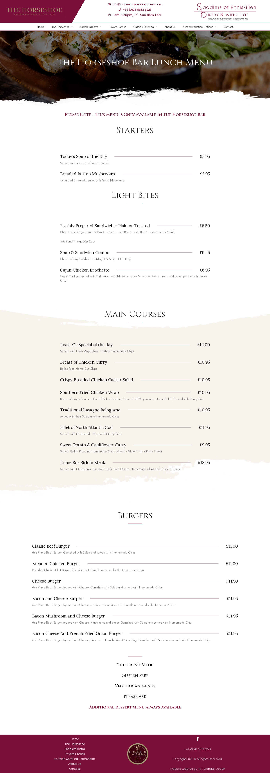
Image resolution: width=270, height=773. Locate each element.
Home (40, 26)
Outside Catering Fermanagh (74, 758)
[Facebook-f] (197, 739)
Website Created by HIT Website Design (197, 768)
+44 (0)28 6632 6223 (197, 749)
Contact (228, 26)
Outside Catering (143, 26)
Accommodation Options (198, 26)
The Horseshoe (60, 26)
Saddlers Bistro (89, 26)
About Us (170, 26)
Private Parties (117, 26)
